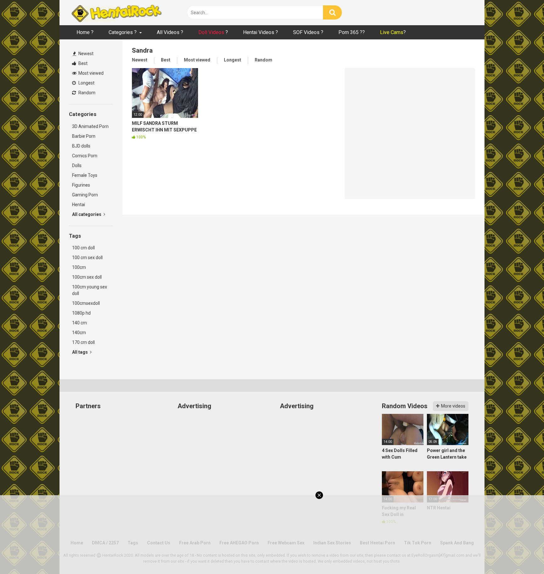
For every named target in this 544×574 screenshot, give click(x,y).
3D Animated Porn (90, 126)
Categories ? (123, 32)
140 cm (79, 322)
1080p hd (81, 313)
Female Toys (84, 175)
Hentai (78, 204)
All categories (87, 214)
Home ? (85, 32)
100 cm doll (83, 247)
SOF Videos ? (308, 32)
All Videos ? (170, 32)
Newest (85, 53)
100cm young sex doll (89, 290)
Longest (85, 82)
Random (86, 92)
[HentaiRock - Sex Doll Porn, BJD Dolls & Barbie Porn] (116, 12)
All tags (80, 352)
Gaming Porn (85, 194)
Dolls (77, 165)
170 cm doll (83, 342)
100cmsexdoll (86, 303)
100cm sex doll (87, 277)
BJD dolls (81, 145)
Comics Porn (84, 155)
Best (82, 63)
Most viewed (90, 73)
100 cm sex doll (87, 257)
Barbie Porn (83, 136)
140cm (79, 332)
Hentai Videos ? (260, 32)
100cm (79, 267)
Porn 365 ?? (351, 32)
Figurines (81, 185)
